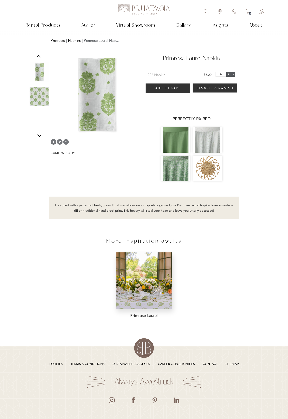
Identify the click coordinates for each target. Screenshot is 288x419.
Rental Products (43, 25)
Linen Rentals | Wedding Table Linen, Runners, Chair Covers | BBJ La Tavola (144, 10)
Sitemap (232, 364)
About (256, 25)
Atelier (88, 25)
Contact (234, 12)
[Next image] (39, 135)
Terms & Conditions (88, 364)
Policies (56, 364)
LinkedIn (176, 400)
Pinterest (155, 400)
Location (220, 12)
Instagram (112, 400)
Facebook (133, 400)
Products (58, 40)
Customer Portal (261, 12)
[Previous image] (39, 57)
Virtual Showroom (135, 25)
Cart (248, 12)
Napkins (74, 40)
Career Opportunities (176, 364)
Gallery (183, 25)
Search (206, 12)
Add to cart (167, 88)
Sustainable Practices (131, 364)
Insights (220, 25)
